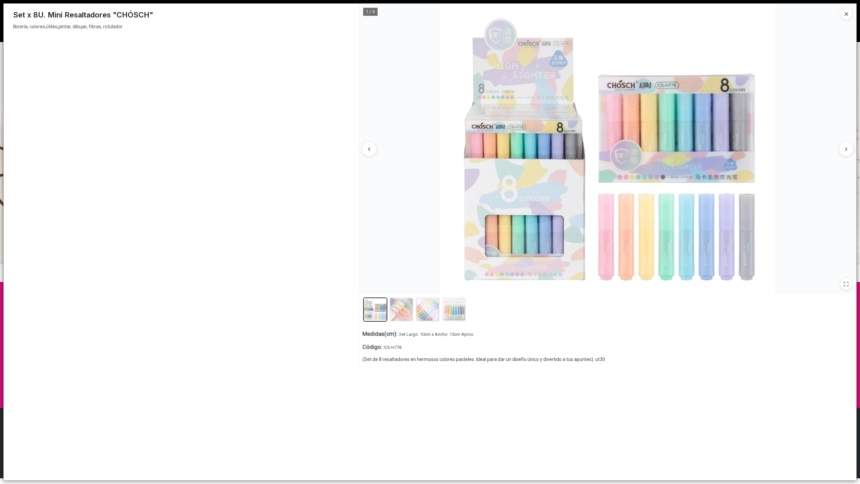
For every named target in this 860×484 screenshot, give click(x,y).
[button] (375, 309)
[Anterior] (369, 149)
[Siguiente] (846, 149)
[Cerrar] (846, 14)
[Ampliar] (846, 284)
